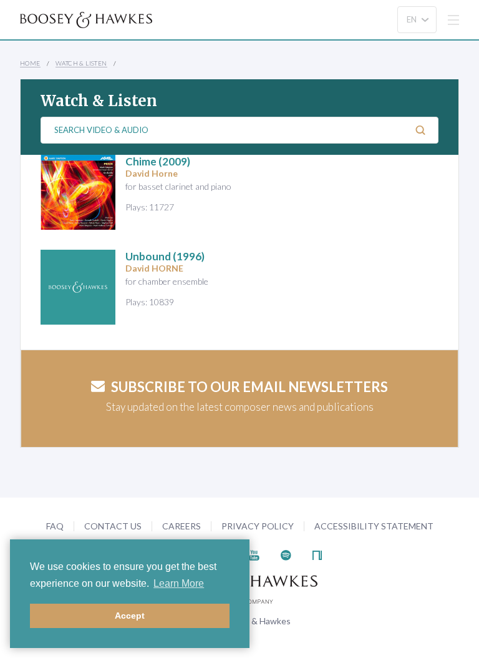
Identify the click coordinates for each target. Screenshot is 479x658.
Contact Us (113, 526)
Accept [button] (130, 616)
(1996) (165, 256)
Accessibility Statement (373, 526)
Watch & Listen (81, 63)
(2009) (157, 161)
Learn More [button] (178, 583)
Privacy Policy (257, 526)
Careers (181, 526)
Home (30, 63)
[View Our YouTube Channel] (253, 553)
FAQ (55, 526)
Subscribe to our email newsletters (249, 386)
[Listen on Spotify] (286, 553)
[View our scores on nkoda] (317, 553)
